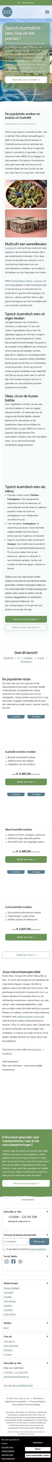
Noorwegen (10, 1301)
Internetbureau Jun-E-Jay (26, 1434)
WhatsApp (26, 661)
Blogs (12, 90)
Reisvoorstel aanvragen (25, 619)
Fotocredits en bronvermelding (26, 1404)
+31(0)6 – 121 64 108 (22, 1217)
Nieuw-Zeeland (11, 1288)
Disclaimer (38, 1398)
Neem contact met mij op (25, 627)
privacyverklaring (37, 1249)
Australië (9, 248)
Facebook (8, 657)
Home (5, 90)
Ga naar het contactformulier (18, 1385)
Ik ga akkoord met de (26, 1249)
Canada (7, 1296)
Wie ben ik (9, 1341)
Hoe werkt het (11, 1345)
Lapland (8, 1305)
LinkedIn (28, 657)
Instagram (36, 1049)
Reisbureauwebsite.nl (36, 1432)
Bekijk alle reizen (24, 955)
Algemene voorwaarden (15, 1401)
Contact (8, 1354)
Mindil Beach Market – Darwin (27, 281)
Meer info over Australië (24, 79)
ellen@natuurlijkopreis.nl (19, 1221)
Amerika (8, 1310)
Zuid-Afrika (9, 1314)
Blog (6, 1327)
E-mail (40, 657)
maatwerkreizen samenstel (30, 1016)
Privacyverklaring (36, 1401)
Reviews (8, 1350)
